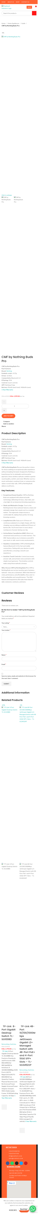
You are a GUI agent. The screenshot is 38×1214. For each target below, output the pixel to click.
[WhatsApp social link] (17, 426)
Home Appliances (13, 23)
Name (4, 655)
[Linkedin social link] (15, 426)
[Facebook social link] (7, 426)
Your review (6, 630)
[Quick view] (4, 1112)
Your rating (6, 623)
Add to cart (8, 416)
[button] (4, 1107)
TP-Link (5, 1051)
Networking (5, 1044)
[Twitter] (21, 1163)
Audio (23, 23)
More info (13, 1210)
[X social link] (10, 426)
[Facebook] (7, 1163)
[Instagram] (16, 1163)
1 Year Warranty (7, 390)
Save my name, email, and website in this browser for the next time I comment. (19, 677)
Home (3, 23)
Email (4, 664)
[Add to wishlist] (4, 1101)
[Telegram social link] (20, 426)
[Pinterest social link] (12, 426)
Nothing (9, 371)
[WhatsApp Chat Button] (33, 1209)
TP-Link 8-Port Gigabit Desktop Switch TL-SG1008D (9, 1033)
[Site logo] (7, 7)
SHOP (29, 7)
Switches (13, 1044)
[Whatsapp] (12, 1163)
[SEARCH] (34, 13)
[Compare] (4, 1022)
